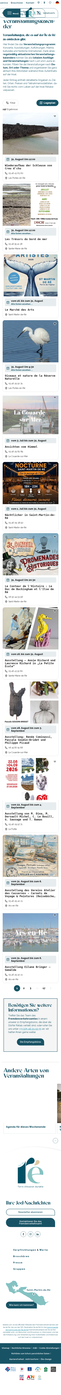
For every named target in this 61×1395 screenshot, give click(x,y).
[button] (57, 2)
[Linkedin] (37, 1234)
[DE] (57, 2)
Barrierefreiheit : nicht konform (23, 1359)
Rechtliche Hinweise (21, 1348)
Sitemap (5, 1348)
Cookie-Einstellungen (49, 1348)
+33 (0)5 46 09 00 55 (30, 1028)
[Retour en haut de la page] (55, 1140)
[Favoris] (50, 3)
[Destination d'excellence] (22, 1369)
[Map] (38, 3)
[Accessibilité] (44, 2)
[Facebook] (23, 1234)
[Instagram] (30, 1234)
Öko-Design (46, 1359)
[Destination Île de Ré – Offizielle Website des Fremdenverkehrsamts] (30, 13)
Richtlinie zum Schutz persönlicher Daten (30, 1353)
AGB (35, 1348)
